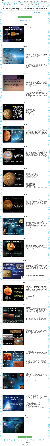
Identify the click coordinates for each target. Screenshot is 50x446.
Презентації (26, 1)
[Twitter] (34, 12)
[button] (25, 17)
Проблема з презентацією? (25, 20)
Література (19, 1)
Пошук (46, 1)
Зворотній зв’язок (24, 444)
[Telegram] (39, 12)
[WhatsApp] (37, 12)
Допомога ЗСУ (40, 1)
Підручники (32, 1)
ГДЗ (14, 1)
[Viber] (36, 12)
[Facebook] (33, 12)
